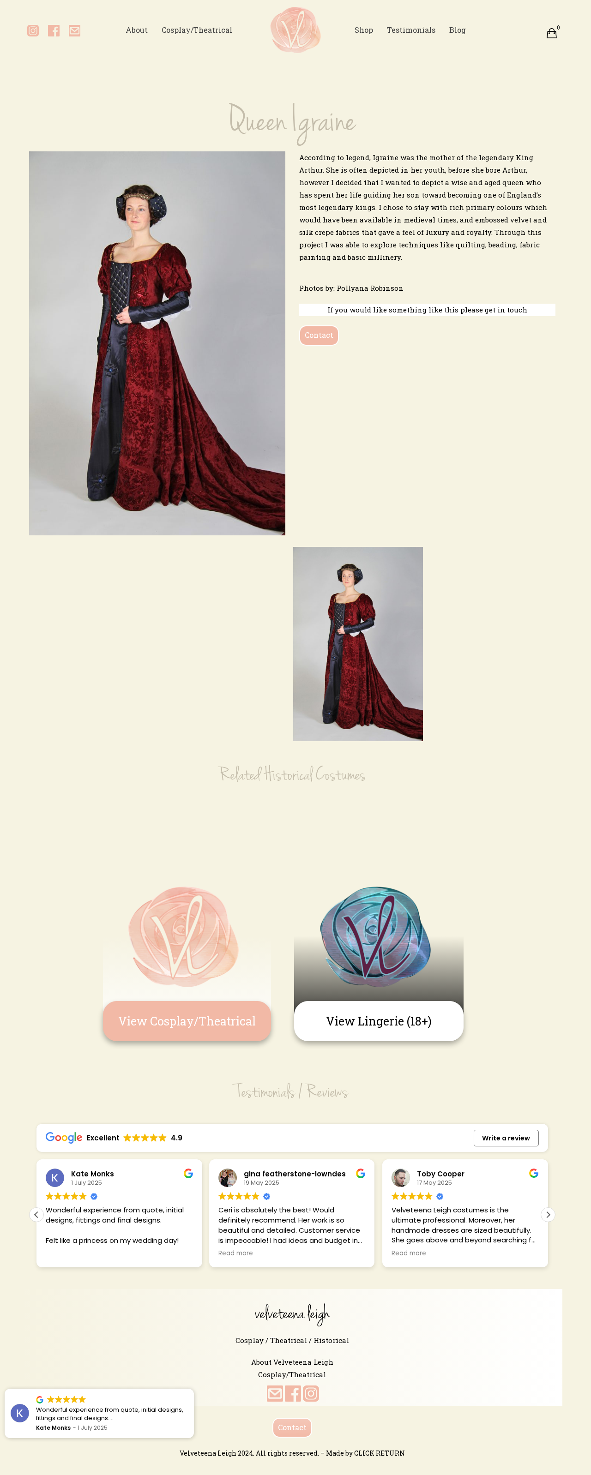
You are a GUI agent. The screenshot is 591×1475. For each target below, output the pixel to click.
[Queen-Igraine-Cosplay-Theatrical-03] (226, 586)
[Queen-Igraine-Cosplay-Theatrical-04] (490, 586)
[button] (548, 1215)
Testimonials (411, 30)
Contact (319, 335)
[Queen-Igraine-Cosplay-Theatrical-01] (490, 559)
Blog (457, 30)
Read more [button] (229, 1253)
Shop (364, 30)
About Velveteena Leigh (292, 1362)
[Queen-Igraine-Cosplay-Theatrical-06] (94, 559)
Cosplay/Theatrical (197, 30)
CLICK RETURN (379, 1453)
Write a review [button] (506, 1138)
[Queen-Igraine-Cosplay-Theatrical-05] (358, 644)
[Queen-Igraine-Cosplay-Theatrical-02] (94, 586)
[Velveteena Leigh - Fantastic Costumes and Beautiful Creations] (295, 30)
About (137, 30)
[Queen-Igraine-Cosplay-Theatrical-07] (226, 559)
